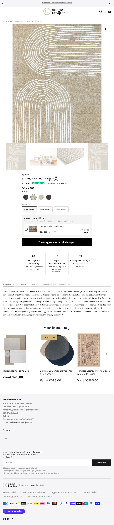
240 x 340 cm (62, 210)
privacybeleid (53, 473)
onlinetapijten (34, 485)
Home (5, 21)
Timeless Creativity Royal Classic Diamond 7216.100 (93, 372)
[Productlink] (20, 356)
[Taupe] (48, 197)
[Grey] (25, 197)
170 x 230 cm (30, 210)
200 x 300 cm (46, 210)
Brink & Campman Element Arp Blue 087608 (56, 372)
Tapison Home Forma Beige (16, 370)
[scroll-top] (108, 509)
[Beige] (33, 197)
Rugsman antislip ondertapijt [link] (51, 226)
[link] (33, 229)
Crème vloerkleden (16, 21)
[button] (3, 4)
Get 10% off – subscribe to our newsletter (57, 3)
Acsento (27, 175)
